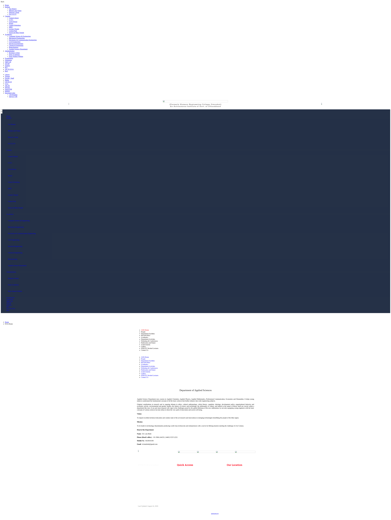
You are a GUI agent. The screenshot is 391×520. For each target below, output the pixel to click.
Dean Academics (14, 55)
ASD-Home (145, 330)
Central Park (13, 31)
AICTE (7, 85)
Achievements (145, 345)
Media (7, 80)
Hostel (11, 23)
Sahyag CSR (13, 96)
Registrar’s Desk (14, 53)
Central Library (14, 18)
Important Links (10, 93)
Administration (9, 51)
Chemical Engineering (16, 45)
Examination (9, 58)
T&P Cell (8, 62)
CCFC (11, 20)
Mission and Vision (15, 11)
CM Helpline (13, 95)
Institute (7, 7)
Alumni (7, 76)
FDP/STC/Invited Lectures (149, 348)
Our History (13, 9)
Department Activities (148, 339)
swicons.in (215, 514)
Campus (7, 16)
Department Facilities (148, 334)
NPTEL (7, 87)
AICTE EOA (9, 69)
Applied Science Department (18, 49)
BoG (6, 71)
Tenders (7, 66)
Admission (8, 60)
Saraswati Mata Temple (16, 33)
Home (7, 5)
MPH (11, 27)
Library (7, 74)
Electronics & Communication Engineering (23, 40)
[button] (195, 354)
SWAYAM (8, 89)
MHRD (7, 91)
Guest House (13, 22)
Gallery (143, 346)
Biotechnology (13, 47)
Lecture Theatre (14, 29)
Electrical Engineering (16, 44)
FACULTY (12, 14)
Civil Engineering (14, 42)
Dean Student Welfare (16, 56)
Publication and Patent (148, 343)
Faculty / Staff (9, 78)
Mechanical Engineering (17, 38)
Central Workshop (15, 25)
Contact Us (144, 350)
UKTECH (8, 82)
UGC (6, 84)
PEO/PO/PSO (145, 335)
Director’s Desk (14, 12)
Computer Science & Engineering (20, 36)
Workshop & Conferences (149, 341)
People (143, 332)
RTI (6, 67)
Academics (8, 34)
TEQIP (7, 64)
